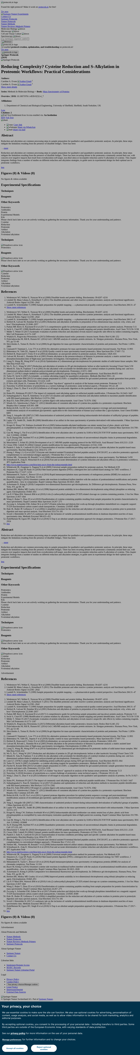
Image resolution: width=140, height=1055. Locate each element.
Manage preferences (11, 1039)
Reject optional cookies (44, 1048)
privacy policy (18, 1033)
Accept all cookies (15, 1048)
